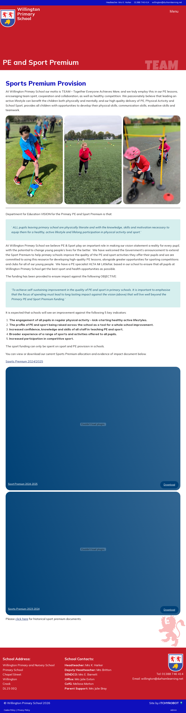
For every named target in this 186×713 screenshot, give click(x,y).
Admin (173, 710)
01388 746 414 (141, 2)
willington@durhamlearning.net (167, 2)
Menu (174, 11)
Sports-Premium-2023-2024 (24, 608)
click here (21, 619)
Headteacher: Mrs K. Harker (118, 2)
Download (169, 484)
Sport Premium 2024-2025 (23, 483)
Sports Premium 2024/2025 (24, 361)
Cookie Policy (9, 710)
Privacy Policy (23, 710)
